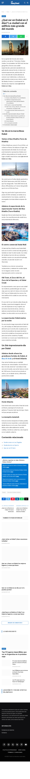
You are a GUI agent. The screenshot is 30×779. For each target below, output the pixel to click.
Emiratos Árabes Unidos (14, 492)
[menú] (3, 3)
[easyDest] (15, 2)
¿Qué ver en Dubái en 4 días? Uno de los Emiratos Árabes (22, 509)
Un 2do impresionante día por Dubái (14, 114)
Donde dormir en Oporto (11, 445)
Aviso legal (22, 750)
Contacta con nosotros (8, 730)
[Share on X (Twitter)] (13, 36)
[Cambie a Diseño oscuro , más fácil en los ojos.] (25, 2)
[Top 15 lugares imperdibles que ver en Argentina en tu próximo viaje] (15, 642)
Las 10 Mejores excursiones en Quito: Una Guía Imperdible (20, 672)
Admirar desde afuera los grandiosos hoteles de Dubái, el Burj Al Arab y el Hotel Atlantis (15, 117)
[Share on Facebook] (5, 36)
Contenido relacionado (10, 125)
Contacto (4, 732)
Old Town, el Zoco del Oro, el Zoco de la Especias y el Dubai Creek (15, 107)
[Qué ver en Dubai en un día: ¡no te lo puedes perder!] (15, 578)
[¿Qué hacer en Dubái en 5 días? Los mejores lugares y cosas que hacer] (15, 602)
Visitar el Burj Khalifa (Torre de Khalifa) (16, 98)
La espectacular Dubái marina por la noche (15, 111)
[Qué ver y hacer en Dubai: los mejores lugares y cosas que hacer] (15, 553)
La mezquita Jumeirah (12, 123)
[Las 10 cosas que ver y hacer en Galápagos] (6, 682)
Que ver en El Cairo (10, 448)
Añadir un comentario (15, 622)
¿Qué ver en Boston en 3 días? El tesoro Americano (8, 509)
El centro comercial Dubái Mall (14, 105)
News (3, 16)
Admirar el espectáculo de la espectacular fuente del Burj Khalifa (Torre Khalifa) (15, 101)
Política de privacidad (10, 750)
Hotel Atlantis (10, 121)
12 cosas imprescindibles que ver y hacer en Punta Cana (19, 662)
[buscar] (27, 3)
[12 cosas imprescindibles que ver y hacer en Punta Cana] (6, 663)
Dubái (4, 492)
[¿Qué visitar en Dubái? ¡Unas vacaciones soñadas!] (15, 529)
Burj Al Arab (7, 359)
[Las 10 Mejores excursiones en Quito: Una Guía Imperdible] (6, 672)
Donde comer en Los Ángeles (13, 442)
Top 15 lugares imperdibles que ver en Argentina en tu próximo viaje (14, 654)
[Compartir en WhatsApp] (21, 36)
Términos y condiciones (15, 752)
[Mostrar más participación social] (26, 36)
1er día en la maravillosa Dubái (12, 96)
